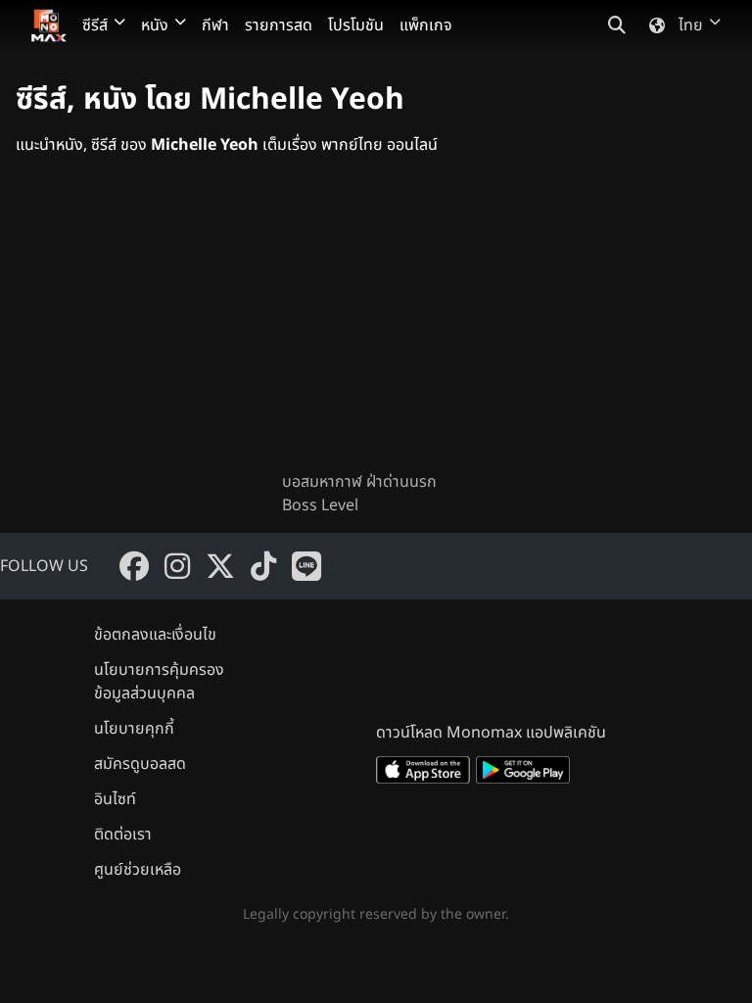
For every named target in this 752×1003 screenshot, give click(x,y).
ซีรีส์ (95, 25)
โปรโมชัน (356, 25)
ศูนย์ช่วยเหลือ (137, 870)
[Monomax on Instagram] (177, 566)
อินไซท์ (115, 799)
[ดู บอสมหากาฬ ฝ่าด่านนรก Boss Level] (376, 329)
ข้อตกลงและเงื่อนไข (155, 634)
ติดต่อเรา (123, 834)
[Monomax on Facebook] (134, 566)
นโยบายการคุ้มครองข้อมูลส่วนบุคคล (159, 681)
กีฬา (215, 25)
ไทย (691, 25)
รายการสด (278, 25)
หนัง (154, 25)
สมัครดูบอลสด (140, 764)
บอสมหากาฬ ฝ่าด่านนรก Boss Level (359, 493)
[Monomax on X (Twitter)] (220, 566)
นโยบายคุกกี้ (134, 728)
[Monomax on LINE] (306, 566)
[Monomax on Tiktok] (263, 566)
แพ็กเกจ (426, 25)
